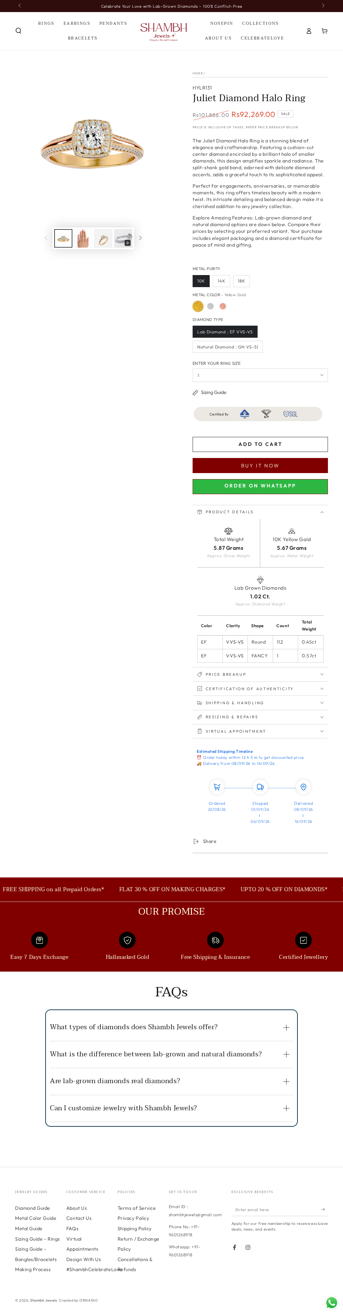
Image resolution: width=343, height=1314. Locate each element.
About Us (76, 1208)
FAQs (72, 1229)
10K (201, 280)
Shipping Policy (135, 1229)
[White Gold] (210, 306)
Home (198, 73)
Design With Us (83, 1259)
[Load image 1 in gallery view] (63, 238)
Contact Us (78, 1218)
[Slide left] (20, 6)
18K (241, 280)
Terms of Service (137, 1208)
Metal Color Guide (35, 1218)
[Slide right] (323, 6)
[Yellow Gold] (198, 306)
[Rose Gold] (222, 306)
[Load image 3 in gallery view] (103, 238)
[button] (18, 31)
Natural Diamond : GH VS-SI (227, 346)
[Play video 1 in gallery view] (123, 238)
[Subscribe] (324, 1209)
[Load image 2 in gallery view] (83, 238)
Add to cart (260, 444)
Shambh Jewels (43, 1300)
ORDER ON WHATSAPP (260, 485)
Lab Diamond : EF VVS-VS (225, 331)
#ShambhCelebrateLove (94, 1269)
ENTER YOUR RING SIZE (217, 363)
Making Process (33, 1269)
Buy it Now (260, 465)
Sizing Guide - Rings (37, 1239)
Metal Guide (29, 1229)
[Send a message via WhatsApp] (332, 1303)
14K (221, 280)
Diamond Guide (32, 1208)
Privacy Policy (133, 1218)
